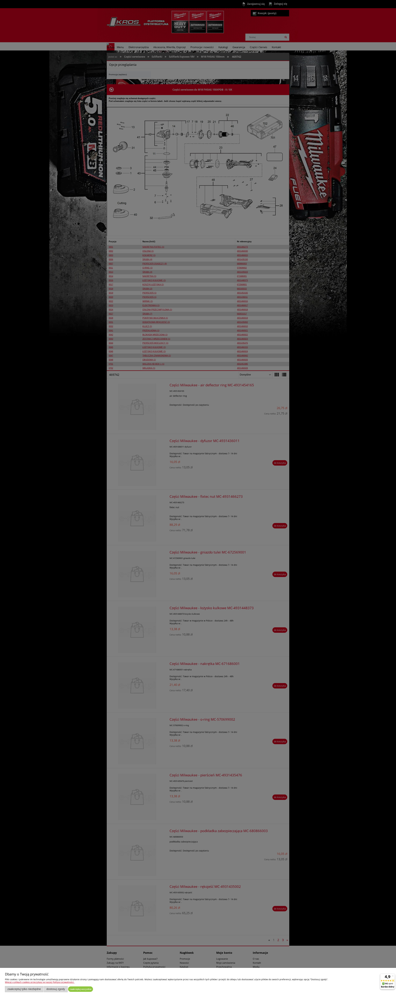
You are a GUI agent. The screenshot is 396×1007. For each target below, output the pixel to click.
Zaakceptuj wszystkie (80, 989)
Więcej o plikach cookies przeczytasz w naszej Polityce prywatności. (39, 982)
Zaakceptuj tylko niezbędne (24, 989)
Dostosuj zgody (55, 989)
